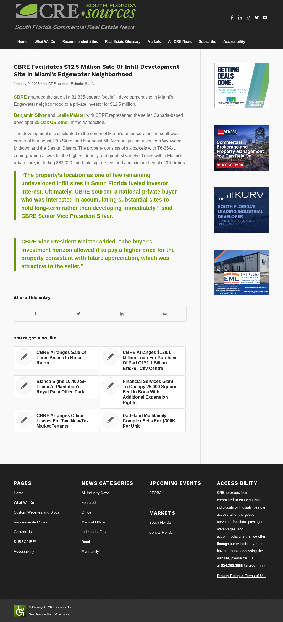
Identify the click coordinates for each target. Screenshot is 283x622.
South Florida (160, 522)
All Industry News (96, 493)
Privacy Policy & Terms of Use (241, 576)
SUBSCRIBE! (25, 542)
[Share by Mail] (164, 313)
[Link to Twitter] (257, 17)
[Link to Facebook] (232, 17)
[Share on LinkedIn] (121, 313)
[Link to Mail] (265, 17)
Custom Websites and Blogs (36, 512)
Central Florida (160, 532)
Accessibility (24, 551)
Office (86, 512)
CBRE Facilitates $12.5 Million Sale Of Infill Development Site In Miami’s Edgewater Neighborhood (96, 70)
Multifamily (90, 551)
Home (18, 493)
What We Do (24, 503)
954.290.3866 (232, 565)
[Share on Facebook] (35, 313)
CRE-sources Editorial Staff (70, 84)
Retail (86, 542)
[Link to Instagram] (248, 17)
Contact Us (23, 532)
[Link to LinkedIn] (240, 17)
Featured (89, 503)
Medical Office (93, 522)
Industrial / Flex (94, 532)
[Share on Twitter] (78, 313)
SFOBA (155, 493)
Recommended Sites (30, 522)
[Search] (265, 55)
